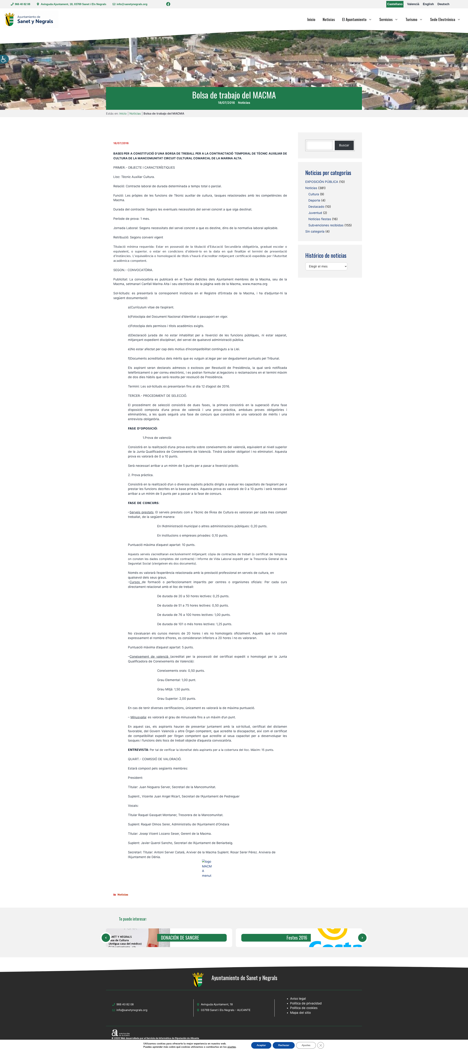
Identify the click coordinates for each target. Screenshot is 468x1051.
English (428, 4)
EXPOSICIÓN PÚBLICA (321, 182)
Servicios (386, 19)
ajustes (231, 1047)
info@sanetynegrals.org (132, 4)
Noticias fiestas (319, 219)
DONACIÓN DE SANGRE (180, 937)
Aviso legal (298, 998)
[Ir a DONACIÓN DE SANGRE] (105, 937)
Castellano (395, 4)
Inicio (311, 19)
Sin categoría (314, 231)
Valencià (413, 4)
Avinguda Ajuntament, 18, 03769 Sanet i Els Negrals (73, 4)
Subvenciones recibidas (326, 225)
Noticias (329, 19)
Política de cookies (304, 1008)
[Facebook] (168, 4)
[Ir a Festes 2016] (330, 937)
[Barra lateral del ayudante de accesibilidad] (4, 59)
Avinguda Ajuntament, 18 (217, 1004)
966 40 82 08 (22, 4)
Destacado (316, 207)
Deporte (314, 200)
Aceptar (261, 1045)
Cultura (313, 194)
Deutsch (443, 4)
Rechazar (283, 1045)
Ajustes (306, 1045)
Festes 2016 (296, 937)
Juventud (315, 213)
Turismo (411, 19)
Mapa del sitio (300, 1012)
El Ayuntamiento (354, 19)
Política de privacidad (306, 1003)
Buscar (344, 145)
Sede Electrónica (442, 19)
